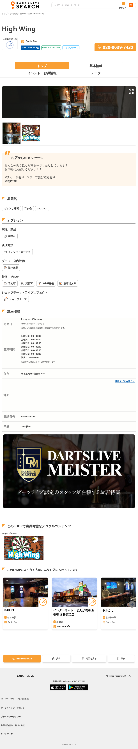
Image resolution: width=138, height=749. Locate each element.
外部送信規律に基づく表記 (13, 725)
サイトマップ (7, 734)
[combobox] (87, 5)
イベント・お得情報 (42, 73)
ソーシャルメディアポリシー (14, 707)
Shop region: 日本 (117, 675)
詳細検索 (14, 13)
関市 (30, 13)
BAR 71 (9, 610)
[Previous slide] (6, 604)
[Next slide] (132, 604)
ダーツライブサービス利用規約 (15, 699)
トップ (5, 13)
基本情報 (95, 66)
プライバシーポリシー (11, 716)
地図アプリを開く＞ (125, 381)
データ (96, 73)
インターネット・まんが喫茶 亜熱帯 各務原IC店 (73, 612)
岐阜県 (23, 13)
